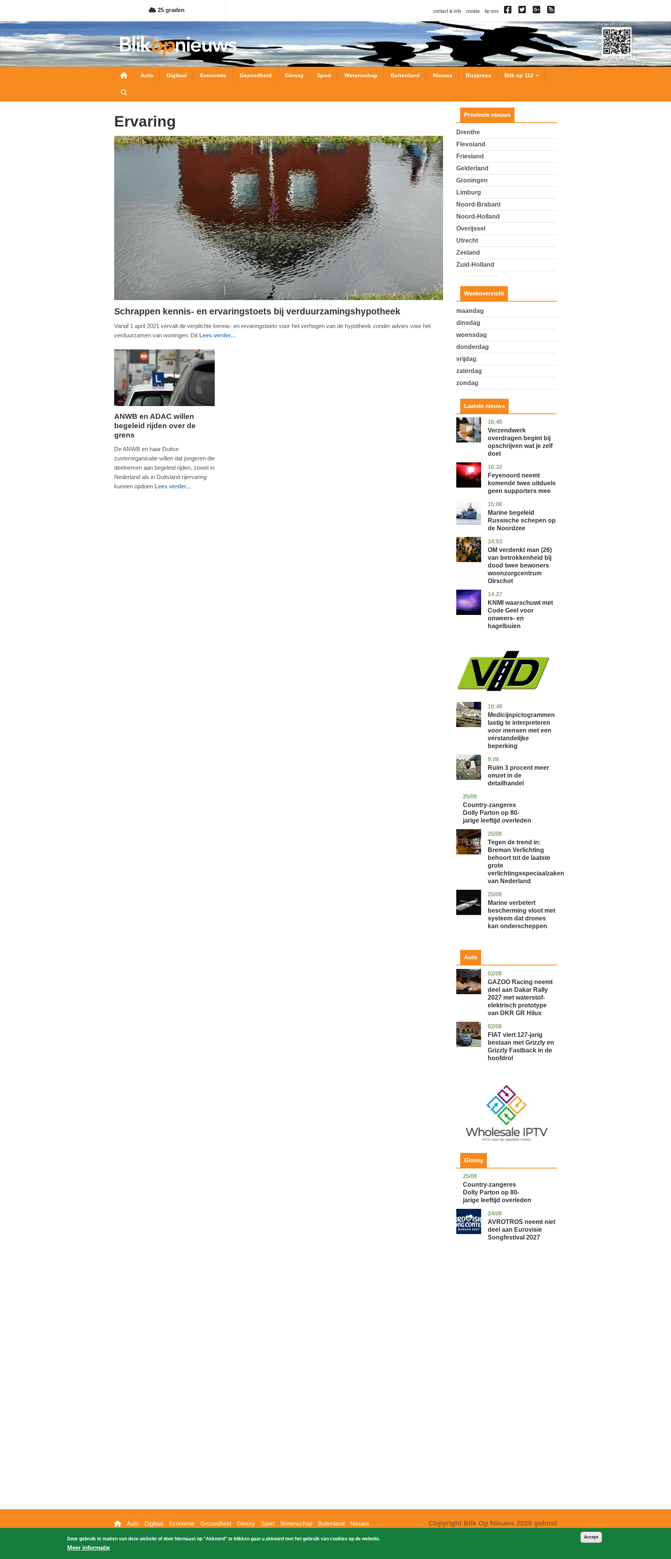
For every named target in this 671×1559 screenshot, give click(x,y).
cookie (473, 11)
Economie (213, 75)
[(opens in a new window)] (509, 11)
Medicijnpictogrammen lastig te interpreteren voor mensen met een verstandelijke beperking (521, 730)
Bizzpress (478, 75)
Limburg (468, 192)
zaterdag (469, 371)
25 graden (170, 10)
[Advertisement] (506, 1387)
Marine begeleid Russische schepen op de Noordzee (522, 520)
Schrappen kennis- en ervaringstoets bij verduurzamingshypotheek (257, 311)
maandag (470, 310)
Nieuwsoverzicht (124, 75)
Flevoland (470, 144)
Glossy (294, 75)
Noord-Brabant (478, 204)
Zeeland (468, 252)
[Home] (178, 46)
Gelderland (472, 168)
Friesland (470, 156)
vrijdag (466, 359)
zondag (467, 383)
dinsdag (468, 322)
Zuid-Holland (475, 264)
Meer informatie (88, 1547)
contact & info (447, 11)
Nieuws (442, 75)
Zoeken (124, 92)
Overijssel (470, 228)
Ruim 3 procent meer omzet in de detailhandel (518, 775)
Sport (324, 75)
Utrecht (467, 240)
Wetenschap (360, 75)
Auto (147, 75)
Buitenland (405, 75)
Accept (591, 1537)
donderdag (472, 347)
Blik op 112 (519, 75)
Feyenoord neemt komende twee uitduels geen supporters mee (522, 483)
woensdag (471, 335)
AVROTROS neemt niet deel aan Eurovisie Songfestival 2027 (521, 1230)
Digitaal (177, 75)
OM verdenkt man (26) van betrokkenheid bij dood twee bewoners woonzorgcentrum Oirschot (520, 565)
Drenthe (468, 132)
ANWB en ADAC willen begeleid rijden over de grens (155, 425)
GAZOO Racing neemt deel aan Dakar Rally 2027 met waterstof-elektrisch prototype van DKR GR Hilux (520, 997)
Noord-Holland (478, 216)
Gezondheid (256, 75)
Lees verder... (217, 335)
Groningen (472, 180)
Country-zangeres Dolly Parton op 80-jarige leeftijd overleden (497, 813)
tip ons (492, 11)
